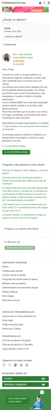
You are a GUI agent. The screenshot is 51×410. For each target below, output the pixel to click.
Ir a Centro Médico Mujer (14, 146)
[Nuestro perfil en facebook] (4, 366)
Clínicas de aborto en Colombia (17, 344)
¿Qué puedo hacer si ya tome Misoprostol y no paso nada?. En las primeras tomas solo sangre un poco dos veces (25, 207)
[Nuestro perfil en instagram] (9, 366)
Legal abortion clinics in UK (15, 349)
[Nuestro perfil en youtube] (21, 366)
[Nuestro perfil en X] (27, 366)
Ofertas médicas (10, 292)
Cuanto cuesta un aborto (14, 275)
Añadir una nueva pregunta (20, 247)
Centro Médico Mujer (23, 57)
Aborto (5, 266)
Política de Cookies (11, 329)
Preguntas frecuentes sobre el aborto (20, 279)
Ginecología (8, 296)
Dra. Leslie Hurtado (22, 54)
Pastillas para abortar (12, 271)
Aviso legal (7, 320)
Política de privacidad (12, 324)
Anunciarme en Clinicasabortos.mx (19, 316)
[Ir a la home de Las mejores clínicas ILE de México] (14, 3)
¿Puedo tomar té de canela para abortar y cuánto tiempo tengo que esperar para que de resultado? (24, 180)
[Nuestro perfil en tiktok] (15, 366)
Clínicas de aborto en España (16, 340)
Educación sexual (10, 300)
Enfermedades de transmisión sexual (20, 287)
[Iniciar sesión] (40, 3)
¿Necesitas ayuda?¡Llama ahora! (17, 400)
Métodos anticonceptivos (14, 283)
